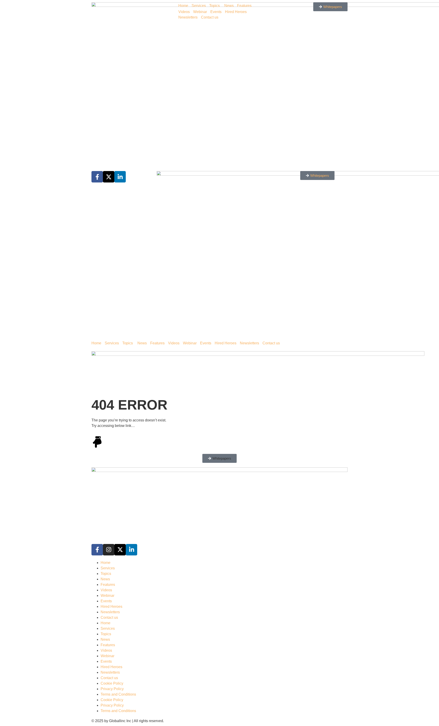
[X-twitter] (120, 549)
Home (183, 6)
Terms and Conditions (118, 694)
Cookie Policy (112, 683)
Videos (184, 12)
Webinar (200, 12)
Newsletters (188, 17)
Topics (214, 6)
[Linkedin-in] (131, 549)
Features (244, 6)
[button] (219, 458)
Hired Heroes (236, 12)
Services (199, 6)
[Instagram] (108, 549)
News (229, 6)
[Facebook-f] (97, 549)
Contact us (209, 17)
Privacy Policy (112, 689)
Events (216, 12)
